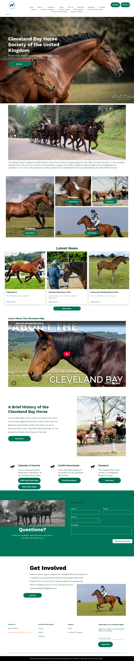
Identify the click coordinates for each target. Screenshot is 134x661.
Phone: (74, 517)
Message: (75, 525)
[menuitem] (31, 7)
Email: (105, 509)
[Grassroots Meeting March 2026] (109, 270)
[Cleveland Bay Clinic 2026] (67, 270)
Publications (11, 292)
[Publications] (25, 270)
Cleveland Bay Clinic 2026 (59, 292)
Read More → (12, 302)
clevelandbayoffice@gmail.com (19, 632)
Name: (73, 509)
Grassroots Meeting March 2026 (104, 292)
